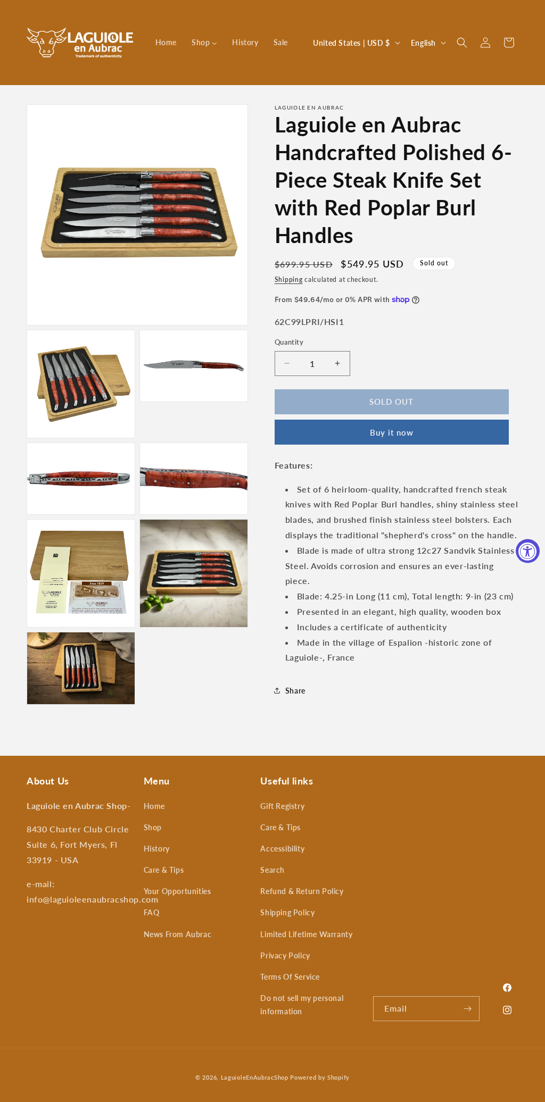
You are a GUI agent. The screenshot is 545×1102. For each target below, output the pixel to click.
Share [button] (295, 690)
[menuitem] (166, 42)
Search (272, 869)
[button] (462, 42)
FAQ (152, 912)
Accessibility (282, 848)
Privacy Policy (285, 955)
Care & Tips (164, 869)
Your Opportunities (177, 891)
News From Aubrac (178, 934)
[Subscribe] (467, 1008)
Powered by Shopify (320, 1077)
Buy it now (392, 432)
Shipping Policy (287, 912)
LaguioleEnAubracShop (254, 1077)
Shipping (289, 279)
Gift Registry (282, 806)
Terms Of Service (290, 976)
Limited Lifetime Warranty (306, 934)
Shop (153, 827)
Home (154, 806)
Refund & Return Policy (301, 891)
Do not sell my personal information (301, 1005)
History (157, 848)
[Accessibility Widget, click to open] (528, 551)
